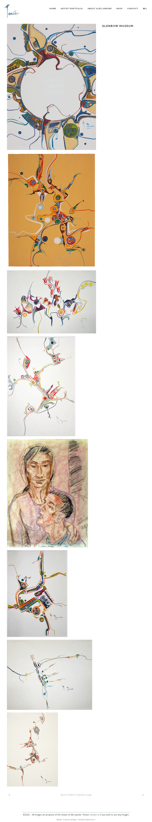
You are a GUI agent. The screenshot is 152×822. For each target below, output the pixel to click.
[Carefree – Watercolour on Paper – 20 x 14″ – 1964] (51, 593)
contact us (95, 814)
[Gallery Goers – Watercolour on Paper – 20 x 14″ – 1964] (51, 87)
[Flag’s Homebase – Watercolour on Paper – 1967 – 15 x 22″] (51, 301)
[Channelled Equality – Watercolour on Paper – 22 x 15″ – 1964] (51, 386)
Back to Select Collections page (76, 795)
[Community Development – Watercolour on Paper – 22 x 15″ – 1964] (51, 749)
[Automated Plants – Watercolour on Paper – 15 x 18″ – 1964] (51, 675)
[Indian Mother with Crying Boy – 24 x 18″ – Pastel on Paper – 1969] (51, 493)
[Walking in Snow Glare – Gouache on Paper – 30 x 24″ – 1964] (51, 210)
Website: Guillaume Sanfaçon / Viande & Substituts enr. (76, 820)
